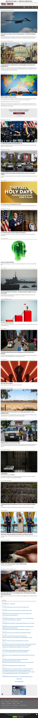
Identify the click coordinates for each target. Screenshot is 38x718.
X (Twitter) (18, 703)
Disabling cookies (20, 716)
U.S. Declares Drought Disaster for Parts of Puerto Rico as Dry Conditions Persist (15, 607)
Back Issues (21, 701)
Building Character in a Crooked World (8, 603)
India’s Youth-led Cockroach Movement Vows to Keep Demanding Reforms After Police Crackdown (18, 671)
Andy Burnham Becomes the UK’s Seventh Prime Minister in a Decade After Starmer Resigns (17, 668)
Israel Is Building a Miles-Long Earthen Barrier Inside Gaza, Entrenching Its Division (16, 670)
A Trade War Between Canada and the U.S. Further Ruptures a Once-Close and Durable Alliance (18, 618)
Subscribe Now (19, 113)
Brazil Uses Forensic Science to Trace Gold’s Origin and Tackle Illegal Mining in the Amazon (17, 637)
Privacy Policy (3, 703)
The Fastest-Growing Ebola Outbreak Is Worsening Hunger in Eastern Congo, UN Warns (16, 645)
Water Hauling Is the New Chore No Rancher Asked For (11, 660)
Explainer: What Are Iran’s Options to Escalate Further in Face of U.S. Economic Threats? (17, 613)
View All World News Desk (19, 681)
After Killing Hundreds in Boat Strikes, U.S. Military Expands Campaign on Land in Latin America (18, 623)
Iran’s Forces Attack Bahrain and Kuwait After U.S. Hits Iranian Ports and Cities (15, 673)
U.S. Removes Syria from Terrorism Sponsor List (10, 615)
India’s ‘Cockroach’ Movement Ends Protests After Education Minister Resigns (15, 659)
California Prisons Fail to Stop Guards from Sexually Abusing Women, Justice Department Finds (18, 626)
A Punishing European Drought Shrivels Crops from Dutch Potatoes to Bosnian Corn (16, 629)
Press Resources (9, 703)
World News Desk (7, 701)
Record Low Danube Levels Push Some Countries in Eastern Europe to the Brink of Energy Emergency (19, 644)
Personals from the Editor (14, 701)
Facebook (13, 703)
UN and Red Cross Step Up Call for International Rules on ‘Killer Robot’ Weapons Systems (17, 610)
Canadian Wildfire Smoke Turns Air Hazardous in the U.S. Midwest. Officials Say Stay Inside (17, 676)
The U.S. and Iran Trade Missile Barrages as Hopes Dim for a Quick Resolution (15, 651)
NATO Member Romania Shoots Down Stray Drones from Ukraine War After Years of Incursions (18, 662)
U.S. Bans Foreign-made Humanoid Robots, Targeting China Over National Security (15, 650)
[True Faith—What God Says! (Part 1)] (19, 690)
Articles (2, 701)
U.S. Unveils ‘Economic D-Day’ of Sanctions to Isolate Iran (11, 619)
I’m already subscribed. (19, 115)
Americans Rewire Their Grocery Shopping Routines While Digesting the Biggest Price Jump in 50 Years (18, 656)
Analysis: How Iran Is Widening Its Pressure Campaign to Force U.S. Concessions (15, 647)
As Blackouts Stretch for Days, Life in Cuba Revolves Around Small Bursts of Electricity (16, 632)
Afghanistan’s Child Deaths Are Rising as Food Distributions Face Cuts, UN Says (15, 640)
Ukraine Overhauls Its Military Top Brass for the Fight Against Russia (13, 665)
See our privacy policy (25, 715)
